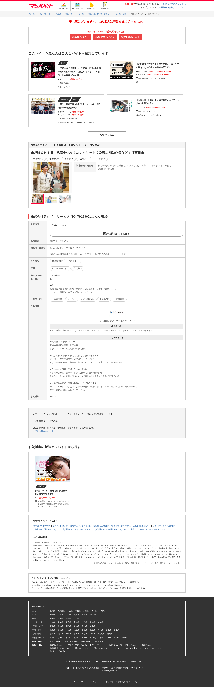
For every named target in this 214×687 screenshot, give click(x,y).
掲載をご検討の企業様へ (174, 4)
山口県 (84, 630)
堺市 (109, 638)
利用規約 (105, 661)
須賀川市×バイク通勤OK (164, 526)
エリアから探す (56, 641)
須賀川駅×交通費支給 (63, 529)
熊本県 (76, 634)
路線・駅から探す (72, 641)
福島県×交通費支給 (41, 526)
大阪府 (52, 615)
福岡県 (52, 634)
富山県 (76, 626)
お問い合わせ (94, 661)
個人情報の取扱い (119, 661)
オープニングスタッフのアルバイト (150, 648)
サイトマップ (143, 661)
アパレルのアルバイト (58, 651)
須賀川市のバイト (104, 37)
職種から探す (86, 641)
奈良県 (84, 615)
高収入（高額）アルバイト (78, 645)
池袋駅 (68, 638)
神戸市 (102, 638)
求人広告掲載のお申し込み (75, 661)
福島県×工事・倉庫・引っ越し (154, 529)
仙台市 (116, 638)
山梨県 (52, 626)
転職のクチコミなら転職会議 (87, 668)
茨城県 (86, 611)
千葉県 (78, 611)
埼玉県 (70, 611)
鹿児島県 (101, 634)
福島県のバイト (80, 37)
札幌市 (124, 638)
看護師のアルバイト (83, 648)
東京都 (52, 611)
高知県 (116, 630)
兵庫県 (60, 615)
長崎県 (68, 634)
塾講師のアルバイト (57, 645)
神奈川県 (61, 611)
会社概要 (132, 661)
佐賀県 (60, 634)
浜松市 (84, 638)
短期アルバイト (148, 645)
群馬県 (102, 611)
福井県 (92, 626)
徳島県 (92, 630)
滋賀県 (76, 615)
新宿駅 (60, 638)
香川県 (100, 630)
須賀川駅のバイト (130, 37)
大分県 (84, 634)
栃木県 (94, 611)
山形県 (92, 622)
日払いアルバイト (132, 645)
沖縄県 (110, 634)
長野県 (68, 626)
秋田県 (84, 622)
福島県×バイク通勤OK (80, 526)
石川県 (84, 626)
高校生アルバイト (99, 645)
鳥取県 (52, 630)
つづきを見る (107, 135)
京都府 (68, 615)
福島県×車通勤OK (101, 526)
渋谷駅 (52, 638)
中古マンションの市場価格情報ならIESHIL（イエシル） (124, 668)
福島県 (100, 622)
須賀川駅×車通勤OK (128, 529)
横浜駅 (76, 638)
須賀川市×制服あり (141, 526)
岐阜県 (60, 618)
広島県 (76, 630)
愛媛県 (108, 630)
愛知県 (52, 618)
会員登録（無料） (167, 7)
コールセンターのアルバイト (121, 648)
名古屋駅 (93, 638)
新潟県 (60, 626)
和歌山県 (93, 615)
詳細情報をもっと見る (118, 233)
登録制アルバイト (116, 645)
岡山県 (68, 630)
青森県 (60, 622)
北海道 (52, 622)
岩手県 (68, 622)
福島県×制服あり (60, 526)
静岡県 (68, 618)
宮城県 (76, 622)
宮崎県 (92, 634)
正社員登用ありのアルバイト (61, 648)
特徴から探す (100, 641)
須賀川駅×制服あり (84, 529)
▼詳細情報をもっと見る (44, 431)
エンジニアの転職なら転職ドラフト (107, 671)
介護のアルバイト (101, 648)
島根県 (60, 630)
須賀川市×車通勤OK (42, 529)
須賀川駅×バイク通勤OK (106, 529)
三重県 (76, 618)
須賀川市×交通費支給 (121, 526)
